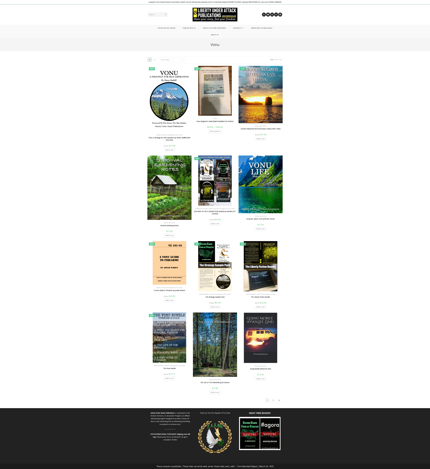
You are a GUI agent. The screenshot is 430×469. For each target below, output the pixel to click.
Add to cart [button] (169, 150)
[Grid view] (150, 60)
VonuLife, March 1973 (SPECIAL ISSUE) (260, 219)
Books (158, 135)
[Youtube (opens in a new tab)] (268, 15)
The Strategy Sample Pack (215, 297)
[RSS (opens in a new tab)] (272, 15)
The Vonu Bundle (169, 368)
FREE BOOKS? (263, 413)
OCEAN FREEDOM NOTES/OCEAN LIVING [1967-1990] (260, 129)
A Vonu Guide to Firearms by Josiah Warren (169, 290)
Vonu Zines (262, 126)
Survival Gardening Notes (169, 225)
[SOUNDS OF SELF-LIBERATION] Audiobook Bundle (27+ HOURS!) (215, 212)
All (281, 60)
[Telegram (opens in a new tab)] (280, 15)
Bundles (205, 209)
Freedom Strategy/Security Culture (172, 135)
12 (275, 60)
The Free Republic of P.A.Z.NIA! (219, 413)
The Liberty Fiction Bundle (260, 297)
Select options (215, 131)
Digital (211, 209)
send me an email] (169, 437)
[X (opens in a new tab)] (264, 15)
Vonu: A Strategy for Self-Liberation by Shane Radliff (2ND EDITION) (169, 139)
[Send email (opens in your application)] (276, 14)
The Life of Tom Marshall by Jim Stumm (214, 382)
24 (278, 60)
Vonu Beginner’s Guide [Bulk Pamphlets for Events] (215, 121)
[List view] (155, 60)
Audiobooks (198, 209)
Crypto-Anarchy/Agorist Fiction (265, 294)
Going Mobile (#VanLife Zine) (260, 369)
